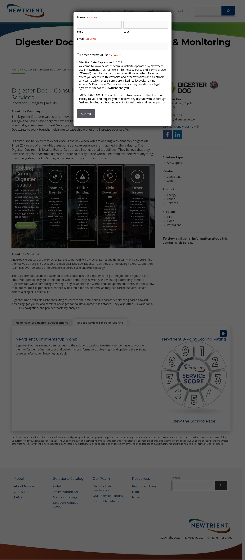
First (80, 31)
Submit (86, 114)
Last (126, 31)
